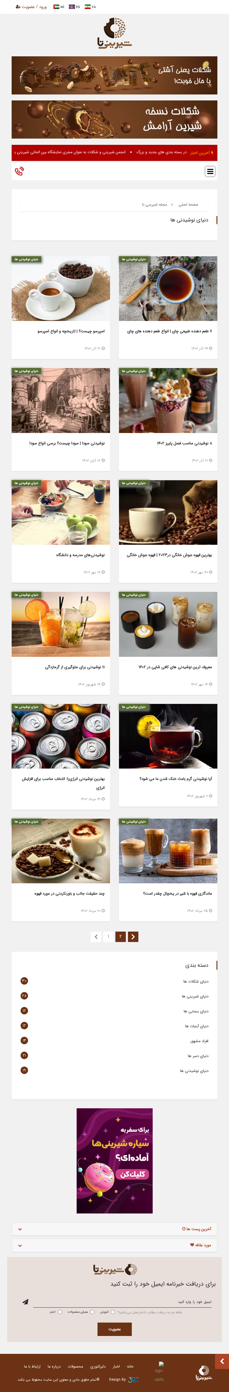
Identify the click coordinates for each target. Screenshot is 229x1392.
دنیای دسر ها (198, 1056)
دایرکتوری (98, 1366)
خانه (130, 1366)
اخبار (116, 1366)
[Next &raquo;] (133, 937)
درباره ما (54, 1366)
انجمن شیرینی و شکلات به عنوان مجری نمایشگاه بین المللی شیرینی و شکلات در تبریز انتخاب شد (79, 152)
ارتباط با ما (32, 1366)
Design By (117, 1379)
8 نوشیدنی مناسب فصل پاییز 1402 (184, 443)
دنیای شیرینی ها (195, 996)
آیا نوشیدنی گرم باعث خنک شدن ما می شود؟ (176, 779)
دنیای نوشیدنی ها (194, 1071)
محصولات (75, 1366)
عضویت (115, 1329)
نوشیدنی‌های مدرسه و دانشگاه (80, 555)
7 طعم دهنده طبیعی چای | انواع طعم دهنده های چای (169, 331)
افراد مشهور (199, 1041)
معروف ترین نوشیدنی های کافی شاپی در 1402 (175, 667)
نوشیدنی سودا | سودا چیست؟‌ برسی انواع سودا (67, 443)
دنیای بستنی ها (196, 1011)
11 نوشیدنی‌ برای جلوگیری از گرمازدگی (75, 667)
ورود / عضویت (34, 7)
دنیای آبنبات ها (196, 1026)
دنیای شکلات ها (195, 981)
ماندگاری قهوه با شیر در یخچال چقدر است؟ (177, 893)
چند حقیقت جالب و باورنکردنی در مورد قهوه (70, 893)
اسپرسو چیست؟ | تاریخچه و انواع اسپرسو (70, 331)
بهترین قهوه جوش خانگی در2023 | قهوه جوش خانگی (169, 555)
